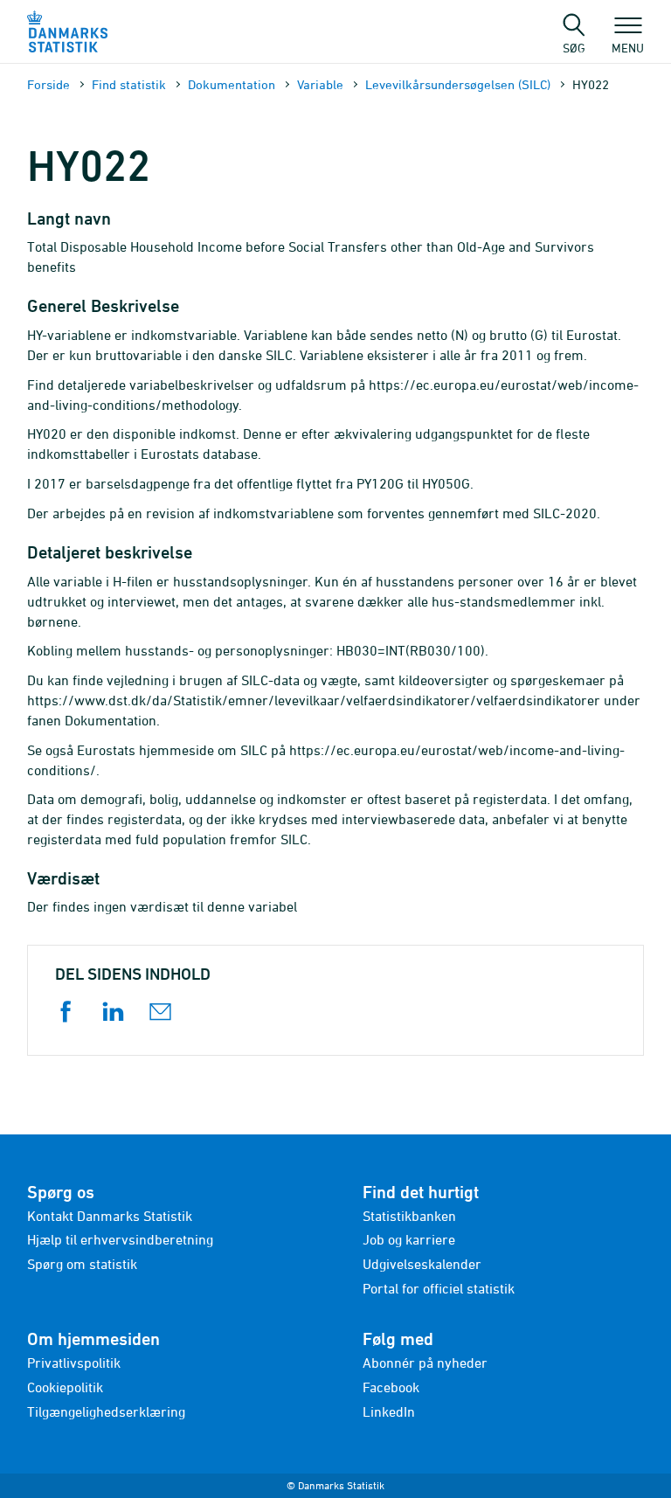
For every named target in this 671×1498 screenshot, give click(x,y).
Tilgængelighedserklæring (106, 1411)
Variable (320, 84)
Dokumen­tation (231, 84)
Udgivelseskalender (422, 1264)
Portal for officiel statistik (439, 1288)
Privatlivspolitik (74, 1362)
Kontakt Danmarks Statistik (109, 1216)
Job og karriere (409, 1239)
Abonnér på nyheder (425, 1362)
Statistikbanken (409, 1216)
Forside (48, 84)
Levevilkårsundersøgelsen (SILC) (457, 84)
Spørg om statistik (82, 1264)
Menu (628, 47)
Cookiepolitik (65, 1387)
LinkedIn (389, 1411)
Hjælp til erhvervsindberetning (120, 1239)
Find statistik (129, 84)
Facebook (391, 1387)
